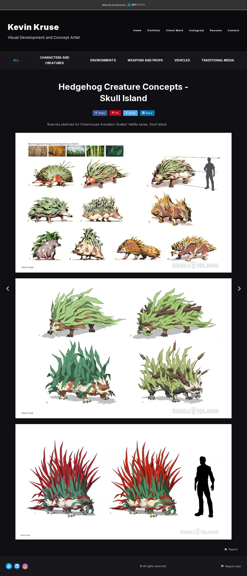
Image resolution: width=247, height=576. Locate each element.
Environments (103, 60)
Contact (233, 30)
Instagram (196, 30)
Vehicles (182, 60)
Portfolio (153, 30)
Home (137, 30)
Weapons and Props (145, 60)
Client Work (174, 30)
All (16, 60)
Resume (216, 30)
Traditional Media (217, 60)
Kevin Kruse (33, 27)
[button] (230, 549)
